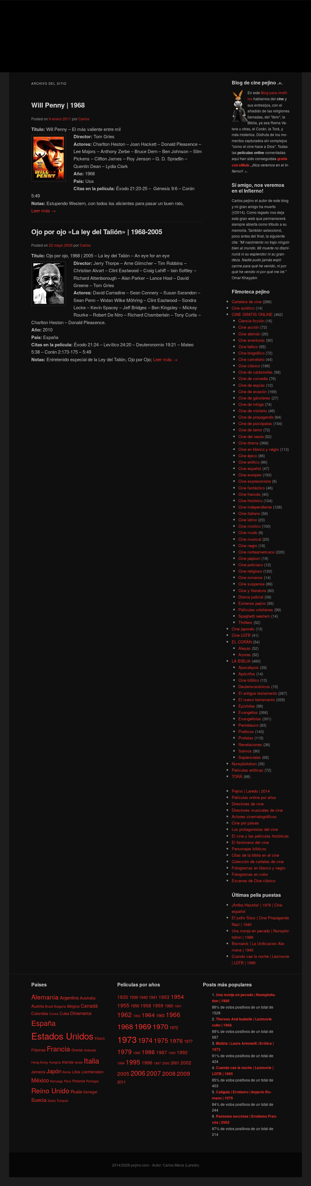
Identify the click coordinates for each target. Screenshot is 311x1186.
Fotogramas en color (250, 874)
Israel (79, 1062)
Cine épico (247, 455)
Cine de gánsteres (254, 398)
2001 (175, 1063)
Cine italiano (249, 513)
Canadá (89, 1005)
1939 (133, 997)
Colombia (39, 1013)
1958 (145, 1005)
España (43, 1022)
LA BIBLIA (241, 661)
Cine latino (247, 520)
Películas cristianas (255, 609)
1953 (164, 996)
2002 (185, 1062)
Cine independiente (255, 507)
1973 (127, 1039)
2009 (183, 1073)
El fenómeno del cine (250, 842)
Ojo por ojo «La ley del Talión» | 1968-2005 (96, 231)
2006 (138, 1072)
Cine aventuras (251, 340)
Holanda (90, 1050)
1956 (135, 1006)
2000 (165, 1063)
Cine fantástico (251, 488)
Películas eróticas (247, 770)
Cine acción (248, 327)
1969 (142, 1025)
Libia (76, 1071)
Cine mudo (247, 532)
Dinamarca (80, 1013)
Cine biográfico (251, 353)
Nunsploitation (244, 763)
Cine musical (249, 539)
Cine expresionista (254, 481)
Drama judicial (250, 597)
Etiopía (100, 1038)
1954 (177, 996)
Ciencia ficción (251, 321)
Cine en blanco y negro (258, 449)
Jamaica (38, 1071)
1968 (125, 1026)
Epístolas (246, 706)
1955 (123, 1005)
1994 (121, 1063)
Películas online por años (254, 797)
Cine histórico (250, 500)
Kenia (67, 1072)
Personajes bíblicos (249, 849)
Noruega (56, 1081)
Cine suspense (251, 584)
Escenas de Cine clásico (253, 880)
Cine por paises (245, 823)
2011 (121, 1082)
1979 (124, 1051)
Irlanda (67, 1061)
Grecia (77, 1049)
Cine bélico (248, 346)
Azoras (244, 654)
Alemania (45, 996)
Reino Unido (50, 1090)
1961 (178, 1006)
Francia (58, 1049)
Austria (37, 1006)
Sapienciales (249, 757)
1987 (161, 1052)
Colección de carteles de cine (258, 861)
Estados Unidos (62, 1035)
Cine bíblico (248, 680)
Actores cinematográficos (254, 816)
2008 (169, 1073)
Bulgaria (60, 1006)
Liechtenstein (92, 1071)
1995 (133, 1061)
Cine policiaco (250, 564)
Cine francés (249, 494)
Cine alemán (249, 334)
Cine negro (247, 545)
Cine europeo (249, 475)
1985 (136, 1053)
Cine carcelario (251, 359)
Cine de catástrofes (255, 372)
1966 (173, 1014)
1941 (153, 997)
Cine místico (249, 526)
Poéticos (246, 731)
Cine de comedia (253, 378)
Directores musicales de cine (257, 810)
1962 (124, 1014)
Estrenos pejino (252, 603)
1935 (122, 996)
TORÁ (237, 776)
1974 (145, 1040)
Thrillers (245, 622)
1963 (136, 1015)
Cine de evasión (252, 391)
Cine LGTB (241, 635)
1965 (160, 1015)
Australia (87, 997)
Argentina (69, 997)
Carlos (83, 118)
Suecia (38, 1099)
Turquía (62, 1100)
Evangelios (248, 712)
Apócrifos (246, 674)
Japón (53, 1071)
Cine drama (248, 443)
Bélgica (73, 1006)
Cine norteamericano (256, 552)
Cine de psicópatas (255, 423)
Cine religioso (250, 571)
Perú (67, 1081)
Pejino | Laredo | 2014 (251, 791)
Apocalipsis (248, 667)
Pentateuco (248, 725)
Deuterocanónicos (254, 686)
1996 (147, 1062)
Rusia (76, 1091)
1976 (176, 1040)
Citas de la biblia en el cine (255, 855)
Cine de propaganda (255, 417)
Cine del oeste (251, 436)
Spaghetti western (254, 616)
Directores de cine (248, 804)
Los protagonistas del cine (255, 829)
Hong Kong (39, 1062)
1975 (161, 1040)
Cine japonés (243, 629)
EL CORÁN (242, 642)
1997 (157, 1063)
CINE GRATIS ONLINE (252, 314)
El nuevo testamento (256, 699)
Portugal (92, 1081)
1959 (157, 1005)
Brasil (49, 1006)
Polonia (78, 1080)
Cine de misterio (252, 410)
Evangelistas (249, 719)
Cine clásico (249, 365)
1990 (172, 1053)
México (40, 1080)
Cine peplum (249, 558)
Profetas (245, 738)
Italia (91, 1060)
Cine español (249, 468)
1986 (148, 1051)
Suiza (52, 1100)
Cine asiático (243, 308)
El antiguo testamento (257, 693)
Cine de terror (250, 430)
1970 (160, 1026)
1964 (148, 1014)
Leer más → (43, 210)
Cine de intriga (251, 404)
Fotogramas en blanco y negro (258, 868)
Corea (53, 1013)
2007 (153, 1072)
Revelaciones (250, 744)
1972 (173, 1027)
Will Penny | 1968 (58, 105)
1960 (169, 1006)
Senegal (90, 1091)
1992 (182, 1052)
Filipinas (38, 1049)
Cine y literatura (252, 590)
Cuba (64, 1013)
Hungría (55, 1062)
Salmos (245, 751)
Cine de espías (251, 385)
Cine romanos (250, 577)
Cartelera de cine (246, 301)
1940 (143, 997)
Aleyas (244, 648)
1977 (188, 1041)
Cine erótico (248, 462)
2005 (123, 1073)
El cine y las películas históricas (260, 836)
